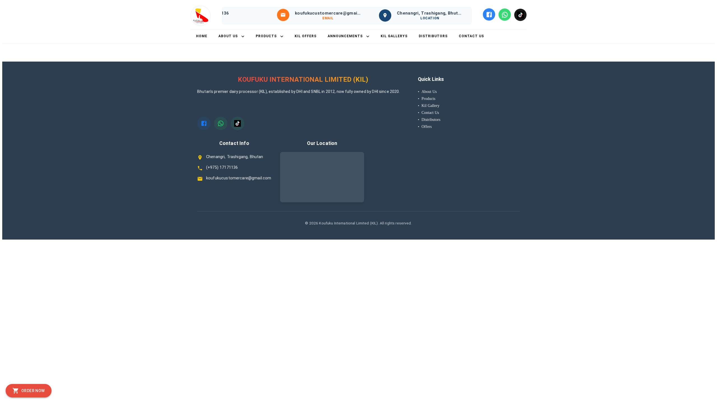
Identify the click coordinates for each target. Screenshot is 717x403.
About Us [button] (228, 36)
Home (201, 36)
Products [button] (266, 36)
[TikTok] (520, 14)
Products (426, 98)
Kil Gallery (428, 105)
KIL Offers (305, 36)
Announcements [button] (345, 36)
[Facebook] (489, 14)
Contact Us (471, 36)
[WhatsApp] (505, 14)
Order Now (33, 390)
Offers (425, 126)
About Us (427, 91)
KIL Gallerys (394, 36)
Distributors (433, 36)
